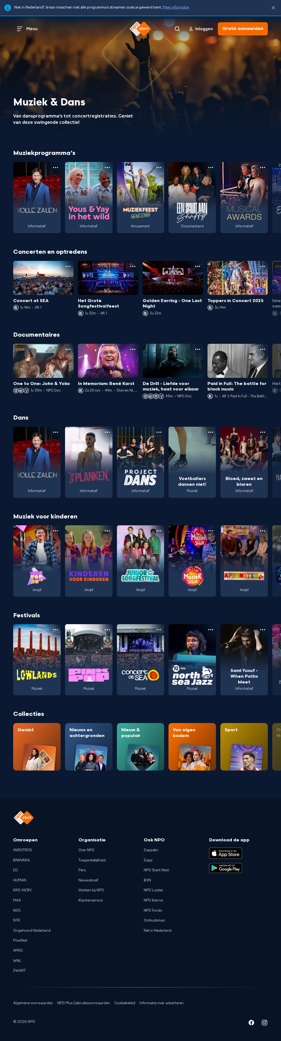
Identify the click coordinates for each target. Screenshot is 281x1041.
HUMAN (19, 880)
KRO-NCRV (22, 890)
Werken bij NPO (91, 890)
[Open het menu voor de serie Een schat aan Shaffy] (211, 167)
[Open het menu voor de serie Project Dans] (159, 432)
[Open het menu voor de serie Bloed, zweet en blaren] (262, 432)
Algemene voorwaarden (33, 1003)
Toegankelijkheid (92, 860)
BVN (147, 880)
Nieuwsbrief (88, 880)
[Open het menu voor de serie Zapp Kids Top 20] (55, 531)
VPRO (18, 951)
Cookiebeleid (124, 1003)
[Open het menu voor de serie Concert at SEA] (159, 629)
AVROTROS (22, 850)
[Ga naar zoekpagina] (177, 28)
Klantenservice (90, 900)
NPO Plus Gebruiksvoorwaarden (83, 1003)
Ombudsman (154, 920)
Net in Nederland (158, 931)
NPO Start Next (156, 870)
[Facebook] (251, 1023)
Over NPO (86, 850)
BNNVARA (21, 860)
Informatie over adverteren (162, 1003)
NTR (16, 920)
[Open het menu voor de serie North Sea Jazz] (211, 629)
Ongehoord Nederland (31, 931)
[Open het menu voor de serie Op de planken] (107, 432)
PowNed (20, 940)
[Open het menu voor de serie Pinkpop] (107, 629)
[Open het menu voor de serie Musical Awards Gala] (262, 167)
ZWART (19, 971)
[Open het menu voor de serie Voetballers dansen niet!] (211, 432)
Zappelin (151, 850)
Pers (82, 870)
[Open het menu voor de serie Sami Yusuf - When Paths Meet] (262, 629)
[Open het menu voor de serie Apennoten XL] (262, 531)
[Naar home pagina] (140, 29)
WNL (17, 961)
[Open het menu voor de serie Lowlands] (55, 629)
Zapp (148, 860)
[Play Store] (225, 868)
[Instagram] (264, 1023)
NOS (17, 910)
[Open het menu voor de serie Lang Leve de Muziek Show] (211, 531)
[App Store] (225, 853)
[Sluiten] (273, 7)
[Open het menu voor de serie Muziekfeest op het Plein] (159, 167)
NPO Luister (153, 890)
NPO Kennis (153, 900)
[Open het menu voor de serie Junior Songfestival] (159, 531)
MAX (17, 900)
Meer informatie (176, 7)
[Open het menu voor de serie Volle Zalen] (55, 167)
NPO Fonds (153, 910)
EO (15, 870)
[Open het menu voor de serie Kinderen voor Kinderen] (107, 531)
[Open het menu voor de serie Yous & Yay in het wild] (107, 167)
